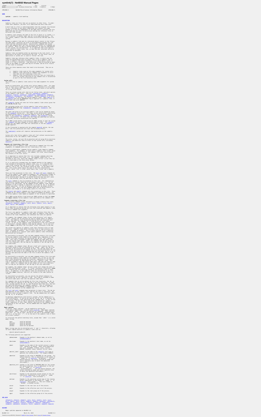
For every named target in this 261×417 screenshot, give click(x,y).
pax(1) (50, 203)
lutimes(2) (23, 94)
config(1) (41, 351)
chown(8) (21, 204)
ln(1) (44, 400)
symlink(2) (16, 404)
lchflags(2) (36, 93)
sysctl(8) (36, 310)
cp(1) (29, 203)
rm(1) (44, 173)
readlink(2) (31, 94)
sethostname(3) (24, 342)
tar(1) (12, 204)
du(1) (33, 203)
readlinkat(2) (41, 94)
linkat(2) (11, 102)
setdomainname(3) (25, 338)
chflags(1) (9, 203)
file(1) (10, 191)
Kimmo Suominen (29, 415)
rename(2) (50, 94)
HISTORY (4, 407)
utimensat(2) (10, 109)
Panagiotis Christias (46, 415)
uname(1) (28, 401)
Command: (4, 5)
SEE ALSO (5, 397)
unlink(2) (30, 96)
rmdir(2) (49, 97)
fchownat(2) (36, 107)
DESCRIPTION (6, 20)
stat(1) (18, 191)
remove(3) (43, 96)
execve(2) (9, 141)
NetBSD (23, 415)
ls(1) (10, 181)
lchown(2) (9, 94)
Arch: (36, 5)
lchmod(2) (45, 93)
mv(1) (38, 173)
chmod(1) (23, 203)
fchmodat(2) (27, 107)
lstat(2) (15, 94)
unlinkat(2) (18, 96)
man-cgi (39, 415)
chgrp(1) (16, 203)
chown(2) (11, 122)
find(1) (39, 203)
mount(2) (38, 402)
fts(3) (31, 404)
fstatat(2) (44, 107)
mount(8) (39, 127)
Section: (20, 5)
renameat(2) (9, 96)
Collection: (43, 5)
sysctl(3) (34, 358)
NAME (3, 14)
